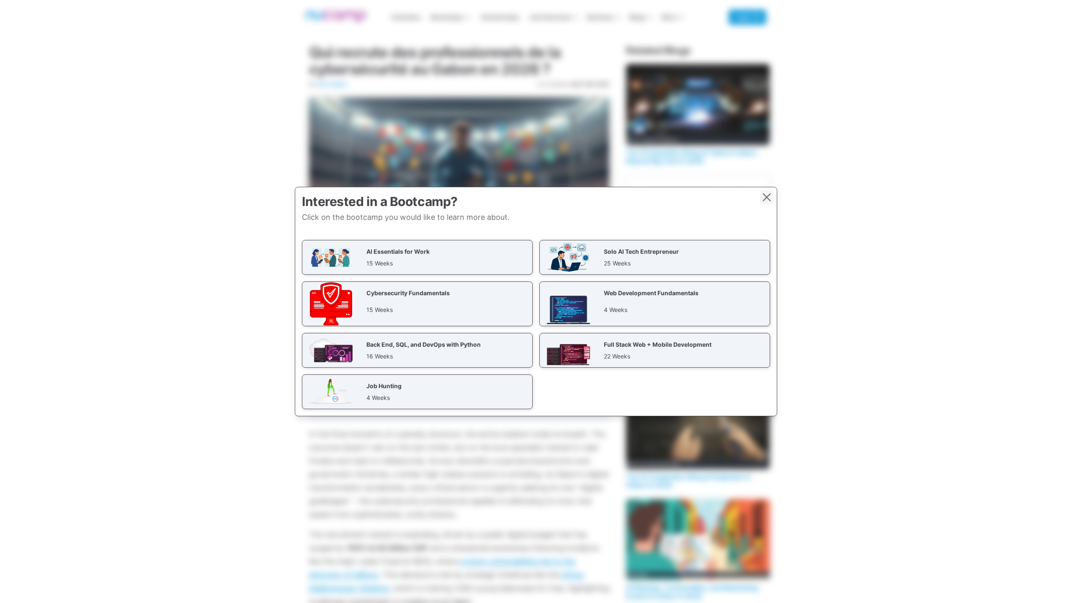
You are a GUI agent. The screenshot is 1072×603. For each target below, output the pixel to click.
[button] (417, 257)
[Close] (766, 197)
